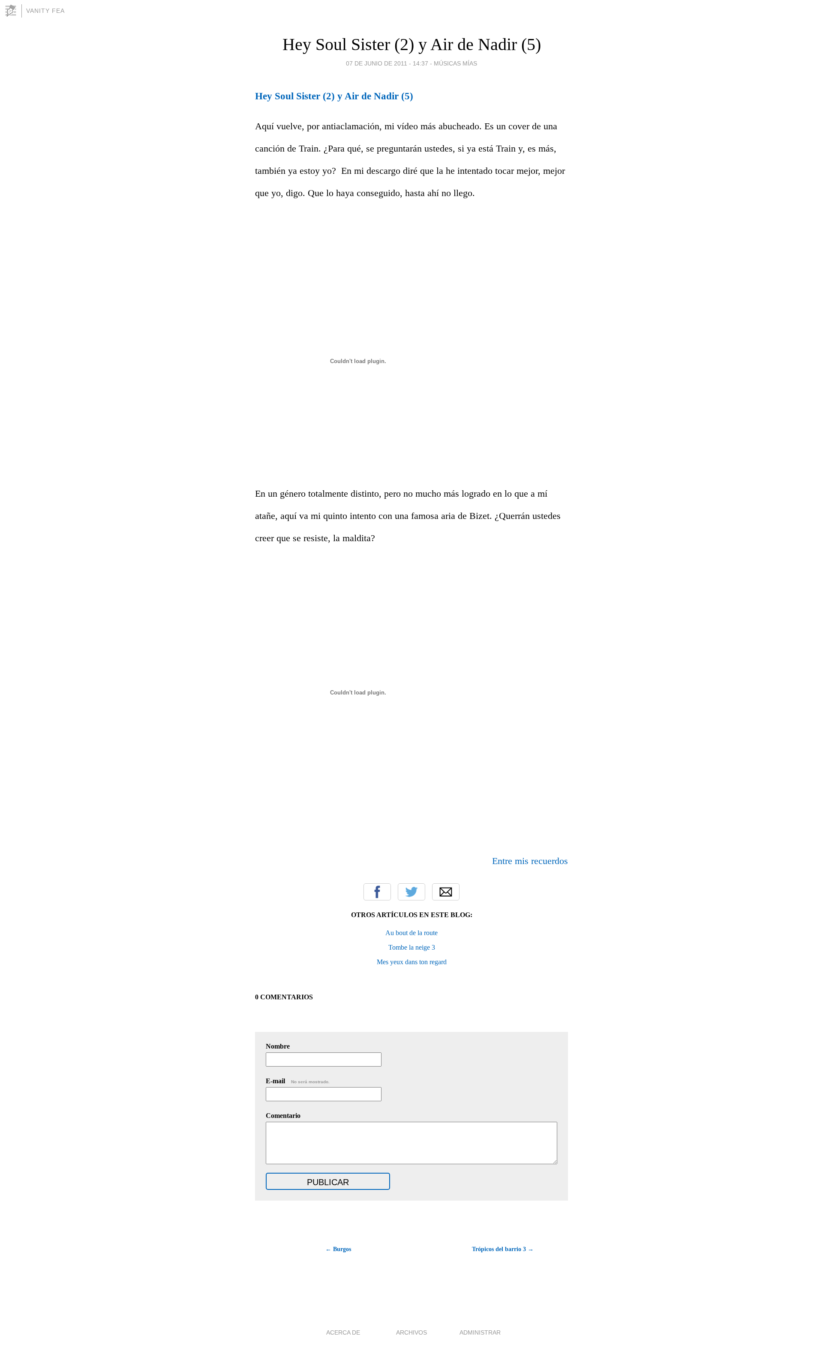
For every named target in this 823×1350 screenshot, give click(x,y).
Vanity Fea (45, 10)
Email (446, 891)
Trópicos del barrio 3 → (503, 1249)
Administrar (480, 1332)
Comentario (283, 1115)
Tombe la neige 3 (411, 947)
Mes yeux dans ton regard (412, 962)
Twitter (411, 891)
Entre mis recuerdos (530, 860)
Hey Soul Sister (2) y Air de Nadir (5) (411, 44)
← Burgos (338, 1249)
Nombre (278, 1046)
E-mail (298, 1081)
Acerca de (343, 1332)
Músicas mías (455, 63)
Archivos (411, 1332)
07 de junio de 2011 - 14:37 (387, 63)
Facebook (377, 891)
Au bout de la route (411, 932)
